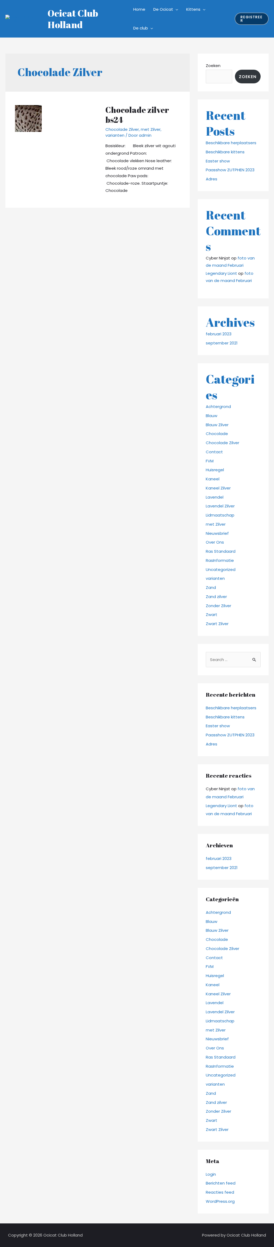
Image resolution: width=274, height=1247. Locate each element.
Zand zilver (216, 596)
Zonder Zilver (218, 605)
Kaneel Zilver (218, 488)
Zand (211, 587)
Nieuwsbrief (217, 533)
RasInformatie (220, 560)
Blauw (211, 415)
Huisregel (215, 470)
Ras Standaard (220, 551)
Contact (214, 452)
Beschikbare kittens (225, 152)
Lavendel (214, 497)
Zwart (211, 614)
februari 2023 (218, 334)
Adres (211, 179)
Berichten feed (220, 1183)
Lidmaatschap (220, 515)
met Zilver (151, 129)
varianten (114, 135)
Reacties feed (220, 1192)
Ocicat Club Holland (73, 19)
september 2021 (222, 343)
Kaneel (212, 479)
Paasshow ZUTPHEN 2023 (230, 170)
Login (211, 1174)
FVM (210, 461)
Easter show (218, 161)
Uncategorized (220, 569)
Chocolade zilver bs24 (137, 114)
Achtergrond (218, 406)
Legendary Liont (221, 273)
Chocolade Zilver (122, 129)
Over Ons (215, 542)
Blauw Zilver (217, 425)
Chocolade (217, 433)
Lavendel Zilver (220, 506)
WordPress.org (220, 1201)
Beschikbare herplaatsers (231, 143)
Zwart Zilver (217, 623)
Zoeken (213, 65)
